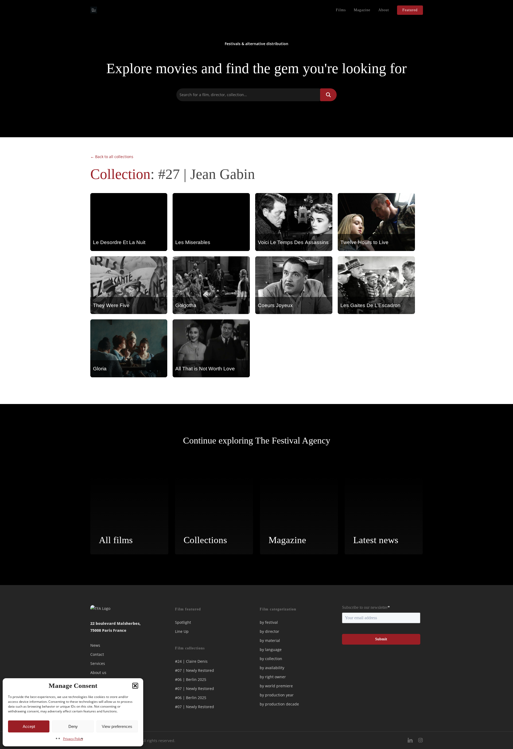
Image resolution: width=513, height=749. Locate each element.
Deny (73, 726)
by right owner (273, 676)
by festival (269, 622)
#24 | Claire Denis (191, 661)
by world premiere (276, 685)
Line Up (182, 631)
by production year (277, 694)
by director (269, 631)
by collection (271, 658)
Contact (97, 654)
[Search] (328, 94)
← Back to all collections (111, 156)
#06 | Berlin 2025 (190, 679)
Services (97, 663)
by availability (272, 667)
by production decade (279, 704)
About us (98, 672)
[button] (135, 685)
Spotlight (183, 622)
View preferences (117, 726)
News (95, 645)
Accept (29, 726)
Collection (120, 174)
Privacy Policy (73, 738)
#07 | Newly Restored (194, 670)
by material (270, 640)
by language (271, 649)
